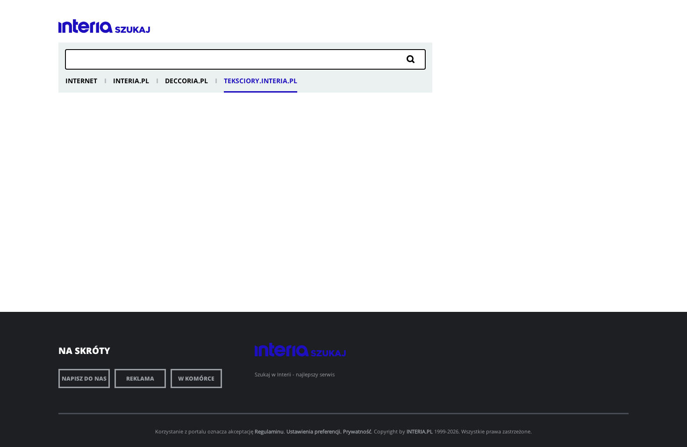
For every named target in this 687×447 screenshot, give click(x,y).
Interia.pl (131, 80)
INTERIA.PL (420, 431)
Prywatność (357, 431)
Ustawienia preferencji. (314, 431)
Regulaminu (269, 431)
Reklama (140, 378)
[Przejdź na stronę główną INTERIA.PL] (85, 26)
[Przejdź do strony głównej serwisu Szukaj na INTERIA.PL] (132, 29)
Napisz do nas (84, 378)
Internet (81, 80)
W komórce (196, 378)
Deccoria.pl (186, 80)
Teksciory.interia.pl (260, 80)
